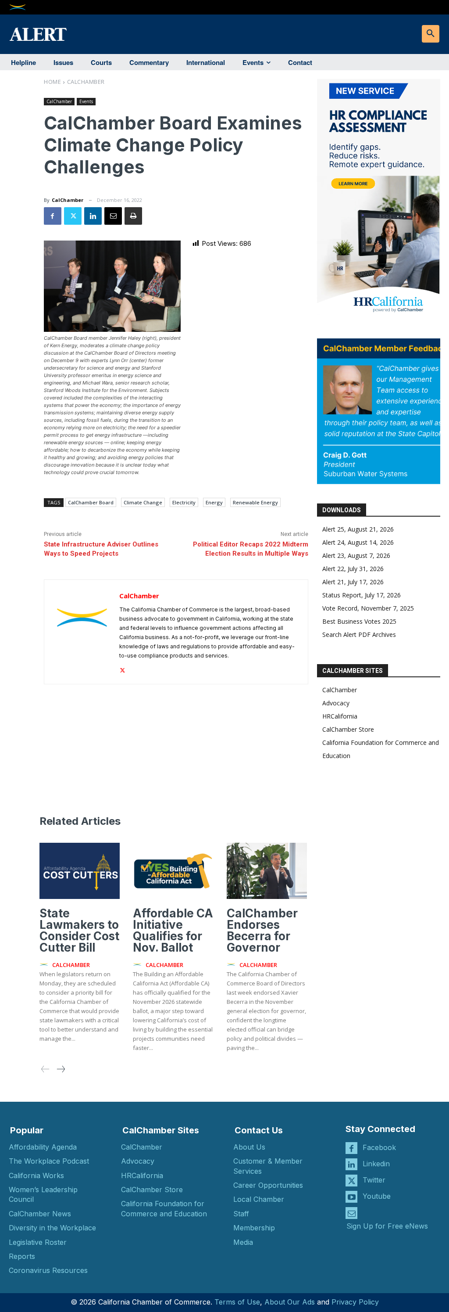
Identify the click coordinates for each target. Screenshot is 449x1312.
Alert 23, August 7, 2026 (356, 555)
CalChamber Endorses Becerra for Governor (262, 930)
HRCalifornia (339, 716)
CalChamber (86, 82)
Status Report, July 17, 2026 (361, 595)
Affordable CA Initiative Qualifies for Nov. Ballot (173, 930)
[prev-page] (45, 1069)
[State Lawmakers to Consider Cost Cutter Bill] (79, 871)
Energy (214, 502)
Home (52, 82)
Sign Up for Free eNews (387, 1226)
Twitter (374, 1179)
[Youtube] (351, 1197)
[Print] (133, 216)
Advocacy (335, 703)
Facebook (379, 1147)
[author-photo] (45, 965)
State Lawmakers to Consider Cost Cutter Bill (79, 930)
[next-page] (60, 1069)
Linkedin (376, 1163)
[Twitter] (73, 216)
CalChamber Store (348, 729)
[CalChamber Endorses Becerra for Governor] (267, 871)
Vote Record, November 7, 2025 (368, 608)
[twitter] (122, 668)
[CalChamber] (81, 632)
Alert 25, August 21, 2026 (358, 529)
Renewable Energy (255, 502)
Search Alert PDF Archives (359, 634)
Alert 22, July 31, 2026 (353, 568)
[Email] (113, 216)
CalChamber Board (91, 502)
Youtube (377, 1196)
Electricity (184, 502)
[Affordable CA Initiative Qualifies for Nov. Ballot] (173, 871)
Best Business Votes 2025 (359, 621)
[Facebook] (52, 216)
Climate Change (143, 502)
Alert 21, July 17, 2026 (353, 582)
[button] (430, 34)
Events (86, 101)
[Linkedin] (93, 216)
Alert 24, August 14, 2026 (358, 542)
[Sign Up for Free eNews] (351, 1213)
